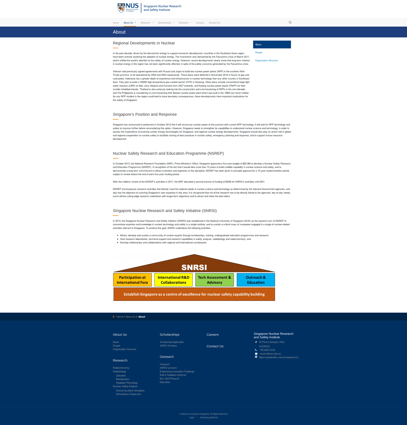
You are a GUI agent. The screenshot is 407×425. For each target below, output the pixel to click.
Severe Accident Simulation (130, 390)
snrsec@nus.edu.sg (270, 353)
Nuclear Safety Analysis (125, 386)
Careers (200, 22)
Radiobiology (119, 371)
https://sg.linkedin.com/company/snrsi (278, 357)
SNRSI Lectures (168, 367)
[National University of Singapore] (128, 7)
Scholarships (164, 22)
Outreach (183, 22)
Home (116, 22)
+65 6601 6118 (267, 350)
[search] (290, 22)
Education (165, 382)
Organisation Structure (266, 60)
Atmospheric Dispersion (128, 394)
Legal (191, 417)
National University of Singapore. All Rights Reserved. (204, 413)
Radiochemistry (121, 367)
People (258, 52)
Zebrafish (121, 375)
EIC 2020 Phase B (169, 378)
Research (145, 22)
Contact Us (214, 22)
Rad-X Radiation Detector (173, 375)
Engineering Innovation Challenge (177, 371)
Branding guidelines (209, 417)
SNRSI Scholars (168, 345)
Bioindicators (122, 379)
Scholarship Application (172, 342)
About (258, 44)
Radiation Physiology (127, 382)
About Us (128, 22)
